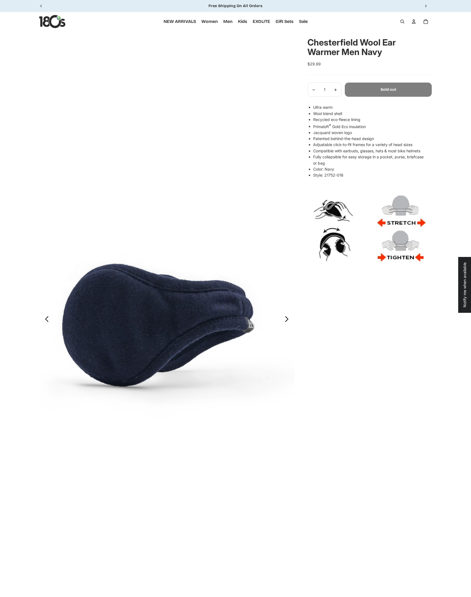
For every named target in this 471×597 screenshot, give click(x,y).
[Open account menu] (414, 22)
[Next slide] (426, 6)
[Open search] (402, 22)
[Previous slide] (41, 6)
